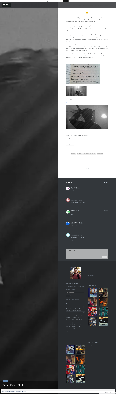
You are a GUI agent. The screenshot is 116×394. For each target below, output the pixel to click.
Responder (106, 187)
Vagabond (67, 331)
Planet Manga (74, 326)
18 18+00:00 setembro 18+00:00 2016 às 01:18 (77, 223)
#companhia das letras (69, 306)
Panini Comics (82, 324)
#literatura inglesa (80, 306)
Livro (74, 322)
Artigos (97, 5)
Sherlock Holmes (81, 328)
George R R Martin (68, 317)
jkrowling (80, 319)
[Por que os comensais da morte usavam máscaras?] (103, 312)
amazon (67, 312)
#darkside (73, 153)
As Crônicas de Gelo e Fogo (80, 312)
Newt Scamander (76, 324)
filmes (77, 315)
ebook (74, 315)
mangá (80, 322)
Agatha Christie (73, 310)
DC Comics (67, 315)
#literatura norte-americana (89, 153)
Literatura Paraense (69, 322)
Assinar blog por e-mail (72, 283)
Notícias (85, 5)
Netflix (72, 324)
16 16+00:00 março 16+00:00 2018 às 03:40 (76, 235)
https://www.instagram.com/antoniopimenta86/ (77, 138)
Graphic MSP (74, 317)
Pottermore (79, 326)
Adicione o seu (104, 182)
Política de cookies (21, 392)
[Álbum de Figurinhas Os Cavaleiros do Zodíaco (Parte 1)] (92, 312)
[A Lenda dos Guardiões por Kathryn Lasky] (92, 292)
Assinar (68, 296)
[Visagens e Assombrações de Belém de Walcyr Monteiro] (92, 321)
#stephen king (68, 310)
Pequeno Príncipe (68, 326)
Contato (112, 5)
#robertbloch (100, 153)
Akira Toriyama (79, 310)
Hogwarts (73, 319)
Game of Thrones (81, 315)
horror (77, 319)
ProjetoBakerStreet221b (69, 328)
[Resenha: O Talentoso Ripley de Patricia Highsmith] (103, 321)
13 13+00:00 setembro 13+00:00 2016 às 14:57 (77, 200)
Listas (101, 5)
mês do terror (68, 324)
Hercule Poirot (68, 319)
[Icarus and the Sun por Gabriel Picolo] (103, 302)
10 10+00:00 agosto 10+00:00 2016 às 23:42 (76, 188)
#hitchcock (79, 153)
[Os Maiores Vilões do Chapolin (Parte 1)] (103, 292)
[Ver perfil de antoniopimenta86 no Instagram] (88, 267)
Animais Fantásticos (72, 312)
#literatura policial (78, 308)
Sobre (79, 5)
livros (76, 322)
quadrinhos (75, 328)
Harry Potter (79, 317)
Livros (106, 5)
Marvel (83, 322)
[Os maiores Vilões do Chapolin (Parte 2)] (92, 302)
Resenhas (90, 5)
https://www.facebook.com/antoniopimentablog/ (77, 135)
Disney (71, 315)
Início (75, 5)
